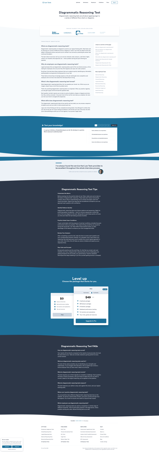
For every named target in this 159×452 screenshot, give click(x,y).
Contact (102, 429)
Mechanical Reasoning (100, 83)
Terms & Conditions (104, 436)
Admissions (85, 2)
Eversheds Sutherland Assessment (88, 431)
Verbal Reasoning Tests (46, 431)
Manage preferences (12, 449)
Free (62, 315)
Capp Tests (63, 436)
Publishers (101, 2)
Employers (93, 2)
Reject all (17, 446)
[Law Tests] (46, 2)
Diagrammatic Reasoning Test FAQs (103, 65)
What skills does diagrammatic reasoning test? (105, 57)
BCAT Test (63, 429)
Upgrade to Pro (91, 321)
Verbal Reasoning (99, 92)
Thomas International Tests (67, 431)
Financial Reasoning (99, 79)
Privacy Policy (103, 434)
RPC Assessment (84, 439)
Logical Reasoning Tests (46, 434)
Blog (101, 439)
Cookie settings (103, 441)
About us (102, 431)
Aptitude (78, 2)
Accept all (7, 446)
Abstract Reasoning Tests (46, 436)
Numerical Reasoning (100, 86)
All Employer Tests (84, 441)
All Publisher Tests (65, 441)
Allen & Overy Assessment (86, 436)
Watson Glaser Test (65, 439)
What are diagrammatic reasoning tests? (104, 47)
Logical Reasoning (99, 81)
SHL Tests (63, 434)
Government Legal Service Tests (87, 429)
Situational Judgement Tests (47, 429)
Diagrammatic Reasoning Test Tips (103, 62)
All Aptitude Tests (45, 441)
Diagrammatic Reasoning (101, 77)
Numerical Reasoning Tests (47, 439)
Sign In (114, 2)
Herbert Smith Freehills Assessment (88, 434)
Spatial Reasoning (99, 90)
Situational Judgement (100, 88)
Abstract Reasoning (99, 74)
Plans (108, 2)
